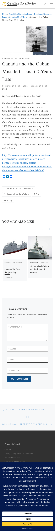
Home (4, 14)
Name (13, 349)
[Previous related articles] (43, 229)
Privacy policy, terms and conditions (19, 453)
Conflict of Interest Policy (15, 461)
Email (13, 360)
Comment (15, 327)
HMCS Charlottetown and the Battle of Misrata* (39, 269)
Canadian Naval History (18, 17)
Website (14, 370)
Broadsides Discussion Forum (20, 14)
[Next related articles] (50, 229)
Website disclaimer (12, 458)
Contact (8, 450)
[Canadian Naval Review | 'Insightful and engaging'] (4, 4)
